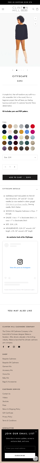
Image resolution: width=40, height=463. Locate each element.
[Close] (36, 431)
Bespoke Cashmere (9, 359)
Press (4, 405)
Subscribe (20, 455)
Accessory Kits (8, 370)
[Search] (33, 9)
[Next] (27, 70)
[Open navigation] (3, 9)
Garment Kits (7, 366)
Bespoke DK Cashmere (11, 362)
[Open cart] (37, 9)
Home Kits (6, 374)
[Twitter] (8, 346)
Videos (5, 397)
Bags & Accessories (9, 381)
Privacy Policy (7, 416)
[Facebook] (3, 346)
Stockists (6, 401)
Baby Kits (6, 378)
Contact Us (6, 393)
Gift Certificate (8, 413)
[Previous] (12, 70)
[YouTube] (19, 346)
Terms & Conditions (9, 420)
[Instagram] (14, 346)
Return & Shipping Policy (11, 409)
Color (5, 122)
